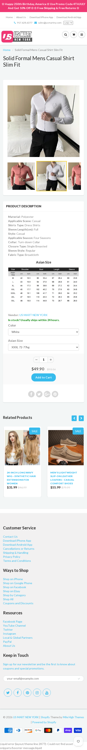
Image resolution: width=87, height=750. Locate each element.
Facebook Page (12, 621)
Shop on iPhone (13, 579)
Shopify (45, 717)
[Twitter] (8, 693)
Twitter (8, 629)
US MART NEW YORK (33, 315)
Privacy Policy (11, 556)
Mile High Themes (73, 717)
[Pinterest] (27, 693)
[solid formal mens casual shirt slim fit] (43, 121)
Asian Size (15, 340)
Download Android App (68, 17)
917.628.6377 (24, 22)
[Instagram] (37, 693)
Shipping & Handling (15, 552)
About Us (21, 17)
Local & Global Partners (18, 637)
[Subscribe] (78, 679)
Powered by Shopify (44, 722)
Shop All (8, 599)
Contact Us (10, 536)
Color (12, 325)
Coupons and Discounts (18, 603)
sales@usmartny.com (50, 22)
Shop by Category (14, 595)
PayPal (7, 641)
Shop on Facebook (14, 587)
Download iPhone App (41, 17)
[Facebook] (18, 693)
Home (9, 17)
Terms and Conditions (17, 560)
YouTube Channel (14, 625)
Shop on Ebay (11, 591)
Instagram (9, 633)
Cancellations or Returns (18, 548)
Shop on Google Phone (17, 583)
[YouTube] (47, 693)
